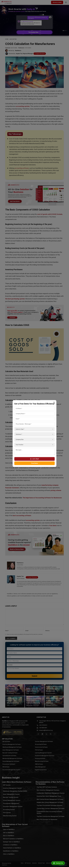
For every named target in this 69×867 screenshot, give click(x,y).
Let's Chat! (35, 459)
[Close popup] (54, 402)
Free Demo (34, 463)
